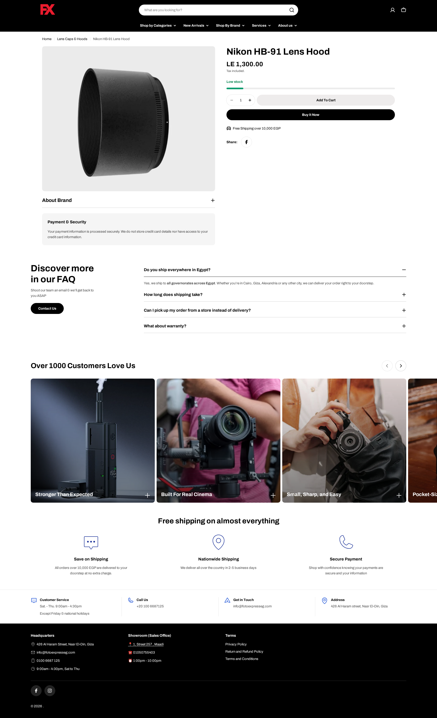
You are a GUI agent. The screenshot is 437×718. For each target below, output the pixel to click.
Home (46, 39)
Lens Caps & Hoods (72, 39)
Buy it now (310, 115)
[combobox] (218, 10)
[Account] (392, 10)
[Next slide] (400, 365)
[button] (92, 494)
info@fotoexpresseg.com (56, 652)
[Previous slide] (387, 365)
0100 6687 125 (48, 660)
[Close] (147, 495)
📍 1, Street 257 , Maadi (146, 644)
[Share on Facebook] (246, 142)
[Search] (292, 10)
